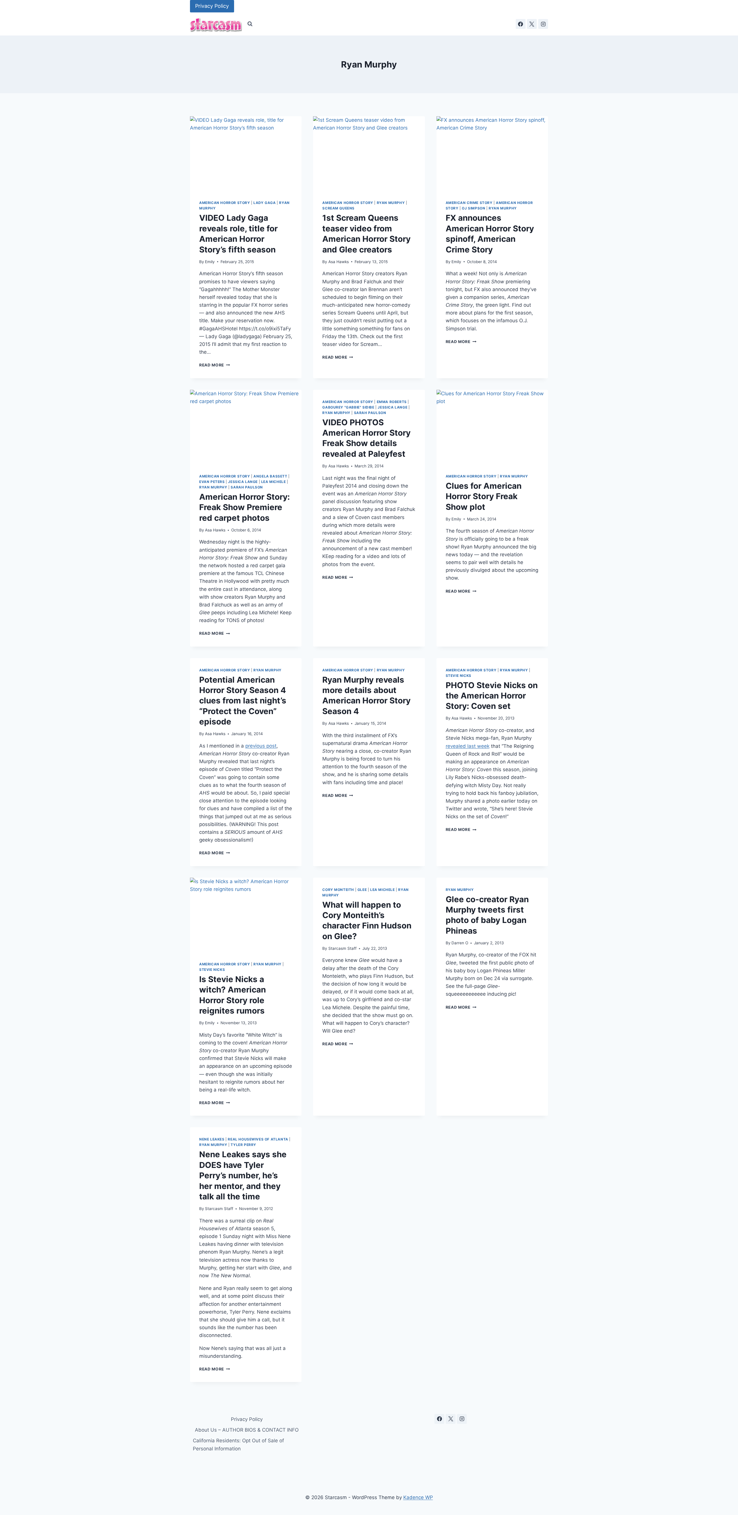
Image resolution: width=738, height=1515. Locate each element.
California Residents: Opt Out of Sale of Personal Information (238, 1444)
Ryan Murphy (391, 203)
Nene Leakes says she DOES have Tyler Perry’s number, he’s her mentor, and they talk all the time (243, 1175)
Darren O (459, 943)
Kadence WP (418, 1497)
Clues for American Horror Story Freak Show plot (484, 496)
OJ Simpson (473, 208)
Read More (214, 365)
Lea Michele (273, 482)
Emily (210, 261)
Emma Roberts (392, 402)
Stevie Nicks (458, 675)
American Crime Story (469, 203)
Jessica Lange (243, 482)
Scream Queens (338, 208)
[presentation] (246, 153)
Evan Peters (212, 482)
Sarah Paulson (247, 487)
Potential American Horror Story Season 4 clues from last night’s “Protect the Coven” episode (242, 701)
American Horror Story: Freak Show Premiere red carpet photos (244, 507)
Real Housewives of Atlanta (258, 1139)
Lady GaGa (264, 203)
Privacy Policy (212, 6)
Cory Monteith (338, 889)
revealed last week (468, 746)
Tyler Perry (243, 1145)
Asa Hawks (338, 261)
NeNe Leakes (212, 1139)
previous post (260, 746)
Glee (362, 889)
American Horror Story (224, 203)
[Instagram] (543, 24)
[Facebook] (521, 24)
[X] (532, 24)
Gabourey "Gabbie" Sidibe (348, 407)
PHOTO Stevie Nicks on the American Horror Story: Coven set (492, 695)
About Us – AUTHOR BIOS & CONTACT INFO (247, 1430)
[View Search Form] (250, 24)
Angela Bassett (270, 476)
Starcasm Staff (342, 948)
